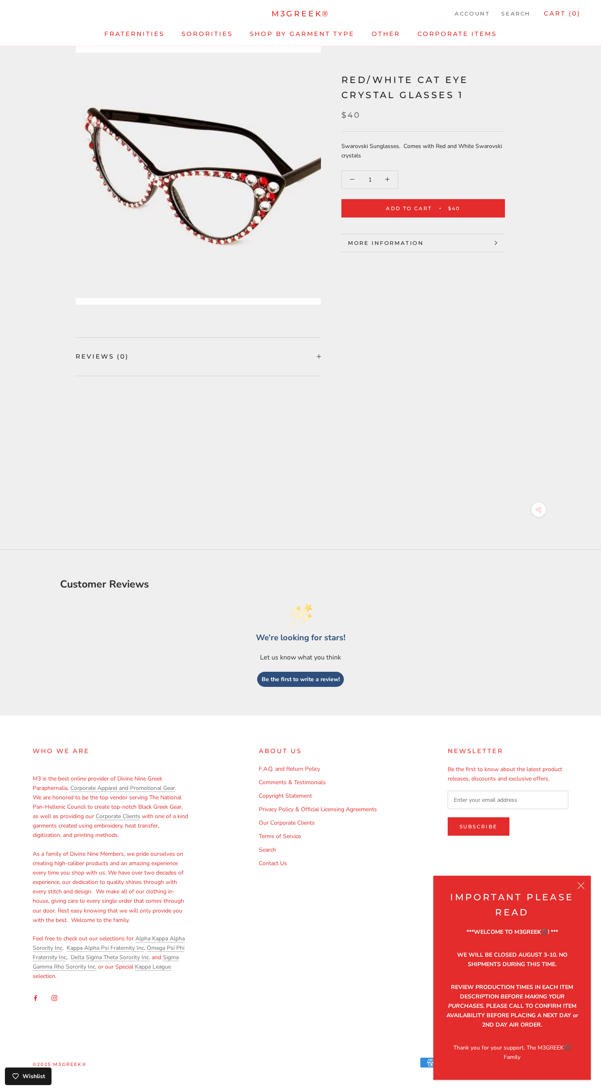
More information (386, 243)
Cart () (562, 13)
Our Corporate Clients (287, 823)
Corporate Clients (118, 816)
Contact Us (273, 863)
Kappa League (153, 967)
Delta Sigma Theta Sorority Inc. (110, 957)
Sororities (207, 34)
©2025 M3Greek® (60, 1064)
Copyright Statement (285, 796)
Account (472, 13)
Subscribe (479, 826)
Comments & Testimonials (292, 782)
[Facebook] (35, 997)
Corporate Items (457, 34)
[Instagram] (54, 997)
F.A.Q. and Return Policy (289, 769)
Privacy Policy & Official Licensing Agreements (318, 809)
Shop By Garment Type (302, 34)
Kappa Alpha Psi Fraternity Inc (105, 948)
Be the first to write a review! (301, 679)
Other (386, 34)
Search (516, 13)
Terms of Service (280, 836)
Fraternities (134, 34)
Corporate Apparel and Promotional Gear (122, 788)
